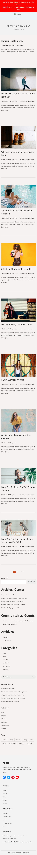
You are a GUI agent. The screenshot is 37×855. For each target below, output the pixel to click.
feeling (25, 740)
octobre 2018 (7, 640)
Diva (13, 45)
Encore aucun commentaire (26, 101)
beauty (11, 740)
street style (12, 743)
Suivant (21, 572)
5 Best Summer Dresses (12, 380)
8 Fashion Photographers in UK (16, 269)
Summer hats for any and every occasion (13, 604)
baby (4, 740)
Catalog (5, 793)
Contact (5, 800)
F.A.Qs (4, 826)
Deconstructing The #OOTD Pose (16, 324)
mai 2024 (5, 637)
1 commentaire (20, 45)
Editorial (5, 656)
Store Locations (7, 823)
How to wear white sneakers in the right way (14, 598)
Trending (5, 669)
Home (4, 790)
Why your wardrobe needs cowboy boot (12, 601)
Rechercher (4, 578)
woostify (29, 743)
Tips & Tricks (7, 666)
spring (4, 743)
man (31, 740)
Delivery (5, 813)
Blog (4, 653)
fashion (18, 740)
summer (21, 743)
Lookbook (6, 663)
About (4, 797)
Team (4, 820)
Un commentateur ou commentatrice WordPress (17, 621)
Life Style (6, 660)
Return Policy (7, 816)
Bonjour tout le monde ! (12, 41)
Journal (5, 803)
